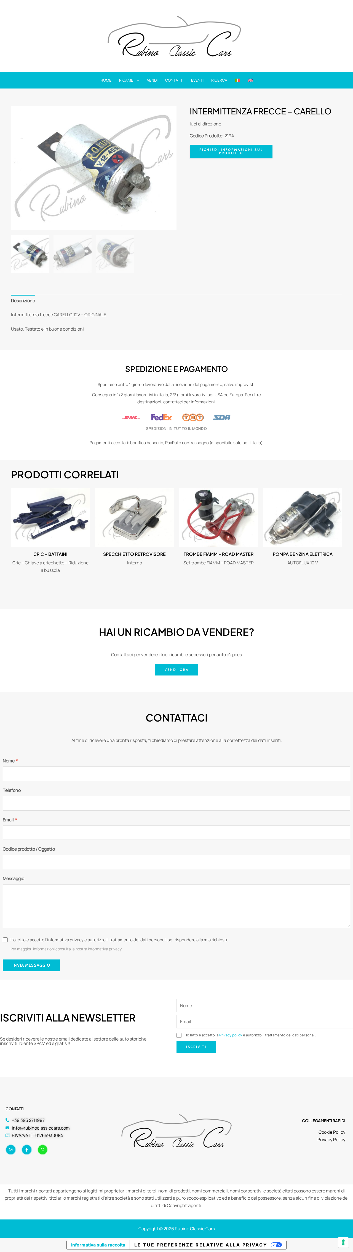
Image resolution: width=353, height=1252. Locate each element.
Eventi (197, 80)
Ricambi (126, 80)
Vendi (152, 80)
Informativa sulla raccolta (98, 1245)
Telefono (12, 790)
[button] (136, 80)
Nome (10, 761)
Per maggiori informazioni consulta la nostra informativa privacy (66, 948)
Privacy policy (230, 1035)
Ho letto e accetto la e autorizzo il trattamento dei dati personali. (250, 1035)
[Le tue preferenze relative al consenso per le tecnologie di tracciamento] (343, 1242)
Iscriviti (196, 1047)
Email (10, 820)
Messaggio (13, 878)
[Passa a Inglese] (250, 80)
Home (105, 80)
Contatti (174, 80)
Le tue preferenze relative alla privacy (201, 1245)
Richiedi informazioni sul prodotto (231, 151)
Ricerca (219, 80)
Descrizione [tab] (23, 300)
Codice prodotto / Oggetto (29, 849)
